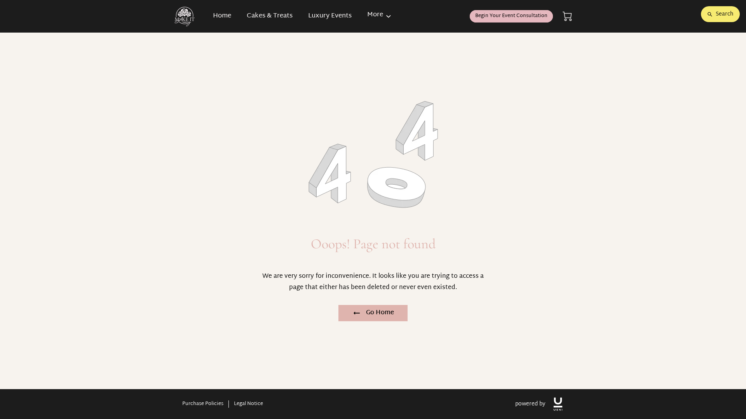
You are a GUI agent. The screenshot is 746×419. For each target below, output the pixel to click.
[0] (567, 16)
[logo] (558, 404)
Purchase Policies (202, 404)
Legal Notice (248, 404)
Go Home (380, 313)
